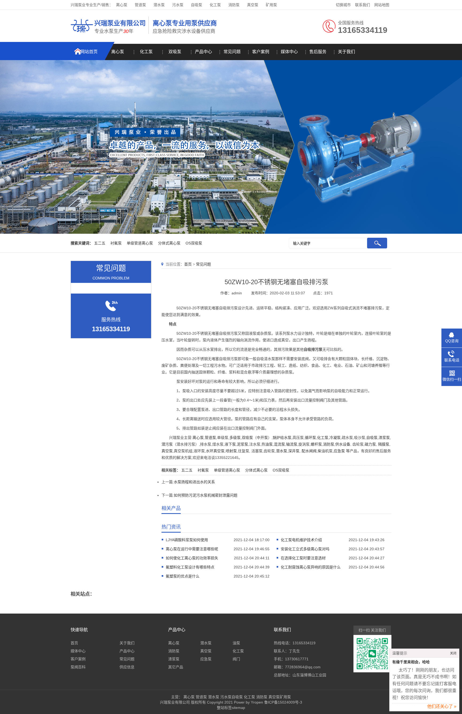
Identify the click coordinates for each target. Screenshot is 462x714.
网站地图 (381, 5)
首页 (188, 264)
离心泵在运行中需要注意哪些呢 (192, 549)
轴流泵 (291, 444)
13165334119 (303, 643)
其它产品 (175, 667)
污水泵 (177, 5)
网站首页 (89, 51)
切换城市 (343, 5)
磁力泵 (370, 444)
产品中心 (203, 51)
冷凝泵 (335, 437)
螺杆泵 (316, 444)
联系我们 (362, 5)
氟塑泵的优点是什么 (182, 576)
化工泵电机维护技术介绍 (301, 540)
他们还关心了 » (441, 706)
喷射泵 (231, 451)
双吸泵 (174, 51)
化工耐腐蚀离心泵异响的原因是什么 (311, 567)
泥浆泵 (242, 444)
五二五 (99, 243)
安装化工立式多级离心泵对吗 (305, 549)
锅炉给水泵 (282, 437)
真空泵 (252, 5)
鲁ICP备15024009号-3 (282, 702)
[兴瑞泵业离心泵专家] (82, 33)
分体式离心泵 (169, 243)
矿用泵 (271, 5)
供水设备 (342, 444)
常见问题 (232, 51)
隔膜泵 (383, 444)
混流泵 (279, 444)
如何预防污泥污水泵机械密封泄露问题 (205, 495)
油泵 (269, 444)
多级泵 (235, 437)
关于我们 (346, 51)
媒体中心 (289, 51)
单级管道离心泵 (140, 243)
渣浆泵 (384, 437)
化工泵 (215, 5)
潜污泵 (167, 444)
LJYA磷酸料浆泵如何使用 (187, 540)
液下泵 (230, 444)
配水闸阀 (309, 451)
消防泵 (234, 5)
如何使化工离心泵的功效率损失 (192, 558)
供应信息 (127, 667)
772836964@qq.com (303, 667)
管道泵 (140, 5)
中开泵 (262, 437)
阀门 (323, 400)
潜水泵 (159, 5)
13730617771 (297, 659)
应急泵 (339, 451)
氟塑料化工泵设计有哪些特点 (190, 567)
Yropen (257, 702)
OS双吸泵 (194, 243)
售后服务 (317, 51)
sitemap (238, 707)
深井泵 (293, 451)
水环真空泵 (215, 451)
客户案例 (260, 51)
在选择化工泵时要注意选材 (303, 558)
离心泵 (121, 5)
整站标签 (224, 707)
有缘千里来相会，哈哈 (411, 662)
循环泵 (310, 437)
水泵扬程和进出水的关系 (194, 482)
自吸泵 (196, 5)
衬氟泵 (116, 243)
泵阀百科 (78, 667)
